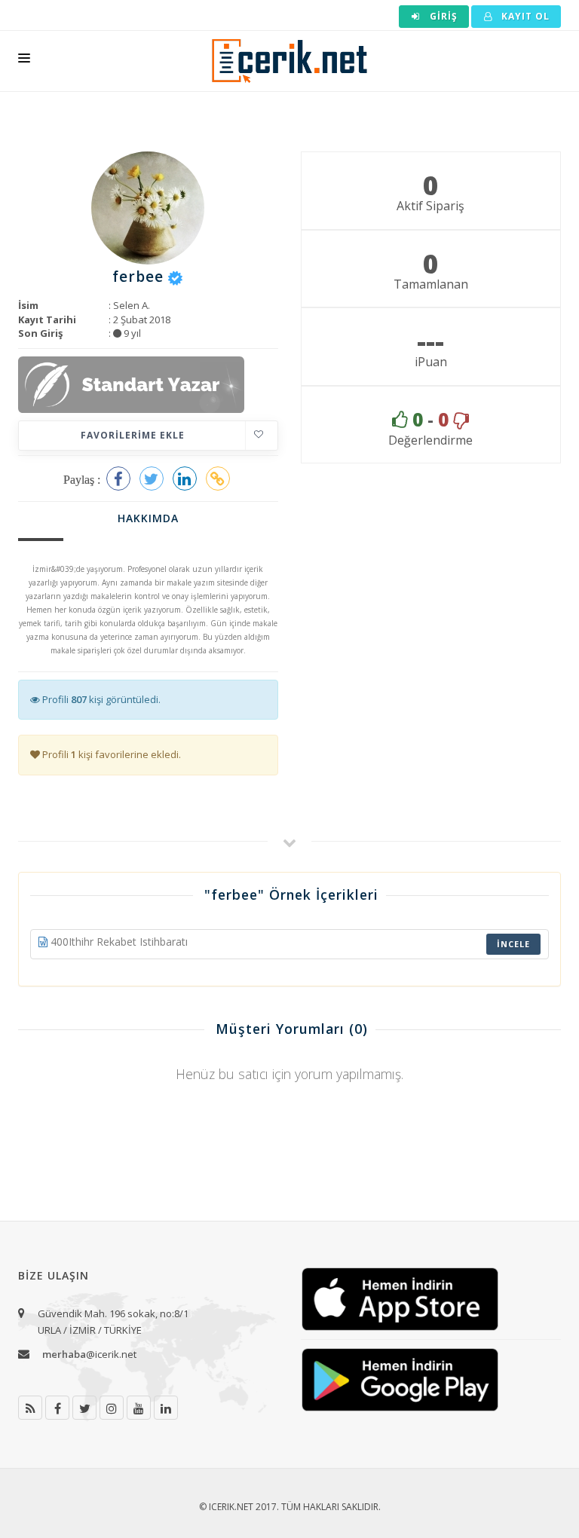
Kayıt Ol (524, 16)
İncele (513, 943)
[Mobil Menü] (24, 61)
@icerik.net (89, 1354)
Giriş (442, 16)
